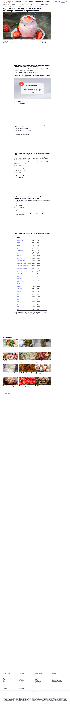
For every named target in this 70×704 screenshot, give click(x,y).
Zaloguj (63, 1)
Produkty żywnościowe (21, 4)
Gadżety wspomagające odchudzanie (57, 681)
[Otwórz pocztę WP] (56, 2)
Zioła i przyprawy (5, 688)
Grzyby (4, 682)
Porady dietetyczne (54, 679)
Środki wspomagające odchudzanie (56, 680)
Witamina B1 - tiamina (21, 260)
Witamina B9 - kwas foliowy (22, 268)
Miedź (18, 304)
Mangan (18, 306)
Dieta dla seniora (21, 682)
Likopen (18, 283)
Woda (18, 309)
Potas (18, 299)
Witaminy (36, 680)
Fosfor (18, 298)
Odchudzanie (47, 1)
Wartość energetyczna (21, 240)
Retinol (18, 276)
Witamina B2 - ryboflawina (22, 261)
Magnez (18, 296)
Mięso (3, 678)
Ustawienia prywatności (52, 694)
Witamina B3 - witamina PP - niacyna (24, 263)
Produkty (31, 1)
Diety (26, 1)
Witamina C (19, 257)
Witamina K (19, 291)
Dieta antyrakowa (21, 680)
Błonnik (18, 247)
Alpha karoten (19, 278)
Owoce (3, 680)
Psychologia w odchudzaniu (55, 678)
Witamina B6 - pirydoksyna (22, 266)
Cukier (18, 245)
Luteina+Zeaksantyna (21, 284)
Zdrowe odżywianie (18, 1)
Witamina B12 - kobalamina (22, 271)
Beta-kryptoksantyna (21, 281)
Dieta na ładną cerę (21, 688)
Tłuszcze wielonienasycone (22, 253)
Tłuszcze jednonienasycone (22, 252)
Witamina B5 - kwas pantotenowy (23, 265)
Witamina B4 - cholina (21, 270)
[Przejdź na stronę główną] (4, 2)
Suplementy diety (37, 682)
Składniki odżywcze (39, 1)
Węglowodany (20, 243)
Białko (18, 242)
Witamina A (19, 273)
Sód (18, 301)
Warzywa (4, 679)
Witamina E (19, 286)
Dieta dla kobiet (21, 681)
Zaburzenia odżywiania (44, 4)
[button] (59, 1)
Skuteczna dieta (21, 678)
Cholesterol (19, 255)
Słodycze (4, 687)
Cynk (18, 303)
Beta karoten (19, 280)
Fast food (4, 681)
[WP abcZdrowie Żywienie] (10, 2)
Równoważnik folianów (21, 258)
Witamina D (19, 288)
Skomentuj (44, 42)
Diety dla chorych (21, 679)
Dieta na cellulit (21, 687)
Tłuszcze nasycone (20, 250)
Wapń (18, 293)
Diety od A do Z (13, 4)
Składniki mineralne (38, 681)
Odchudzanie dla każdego (55, 682)
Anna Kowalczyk (8, 41)
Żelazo (18, 294)
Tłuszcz (18, 248)
